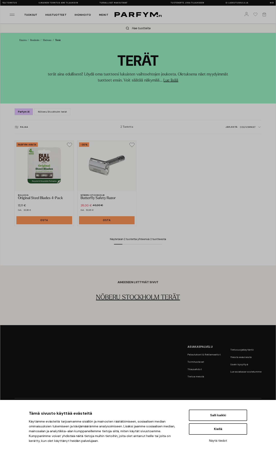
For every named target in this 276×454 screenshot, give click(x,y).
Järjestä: (240, 127)
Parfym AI (23, 111)
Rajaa (24, 127)
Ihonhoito (83, 15)
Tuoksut (30, 15)
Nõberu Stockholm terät (52, 111)
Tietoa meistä (196, 376)
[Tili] (247, 14)
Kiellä (218, 429)
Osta (44, 220)
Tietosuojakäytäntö (242, 349)
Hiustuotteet (55, 15)
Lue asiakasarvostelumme (245, 371)
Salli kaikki (218, 415)
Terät (57, 40)
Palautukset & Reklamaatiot (204, 354)
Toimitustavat (196, 361)
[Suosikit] (256, 14)
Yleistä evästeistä (241, 357)
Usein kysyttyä (239, 364)
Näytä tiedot (218, 441)
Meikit (103, 15)
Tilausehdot (195, 369)
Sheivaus (47, 40)
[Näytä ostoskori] (265, 14)
